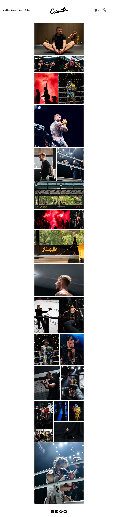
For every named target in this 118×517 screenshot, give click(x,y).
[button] (104, 10)
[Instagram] (56, 511)
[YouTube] (65, 511)
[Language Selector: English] (96, 10)
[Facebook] (61, 511)
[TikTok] (52, 511)
